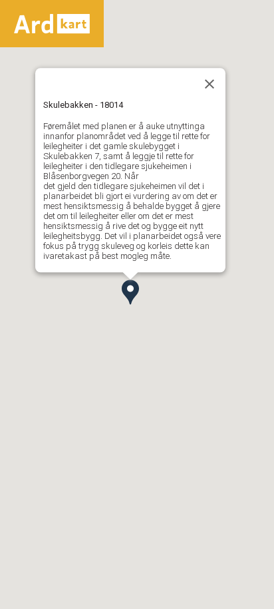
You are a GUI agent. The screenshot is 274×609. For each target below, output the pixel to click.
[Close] (209, 84)
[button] (130, 292)
